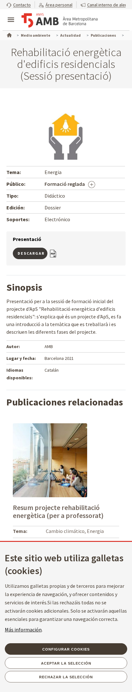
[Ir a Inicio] (8, 34)
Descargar (31, 253)
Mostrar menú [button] (10, 14)
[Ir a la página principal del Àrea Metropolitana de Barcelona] (59, 20)
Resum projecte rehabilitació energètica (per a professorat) (58, 511)
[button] (18, 4)
